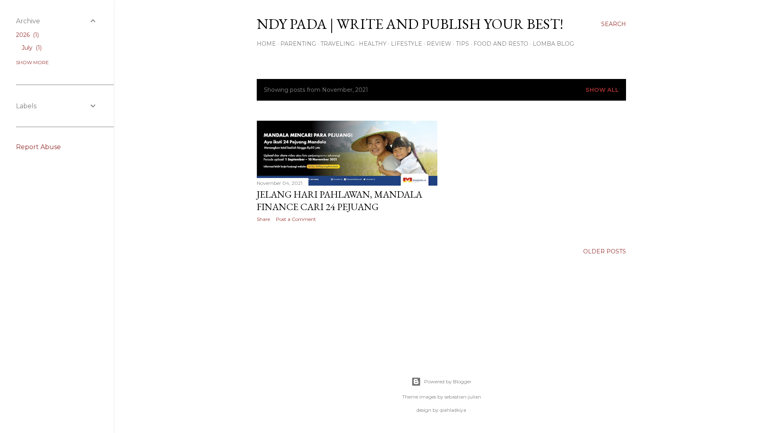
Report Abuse (38, 147)
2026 (26, 34)
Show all (602, 89)
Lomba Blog (553, 43)
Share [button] (263, 219)
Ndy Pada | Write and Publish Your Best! (410, 23)
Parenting (298, 43)
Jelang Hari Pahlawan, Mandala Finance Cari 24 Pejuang (339, 200)
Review (439, 43)
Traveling (337, 43)
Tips (462, 43)
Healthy (373, 43)
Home (266, 43)
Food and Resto (500, 43)
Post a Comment (296, 219)
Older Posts (604, 251)
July (31, 47)
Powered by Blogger (447, 381)
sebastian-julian (463, 397)
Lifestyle (406, 43)
